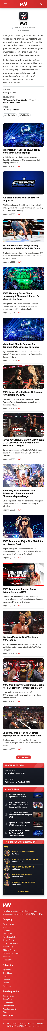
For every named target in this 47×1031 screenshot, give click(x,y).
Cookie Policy (8, 940)
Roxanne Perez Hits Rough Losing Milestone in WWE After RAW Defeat (21, 247)
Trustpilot (6, 979)
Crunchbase (7, 973)
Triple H (6, 1012)
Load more (24, 757)
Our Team (6, 930)
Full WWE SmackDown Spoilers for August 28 (17, 795)
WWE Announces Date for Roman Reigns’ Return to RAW (20, 590)
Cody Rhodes (8, 1002)
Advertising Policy (10, 937)
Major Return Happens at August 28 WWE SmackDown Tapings (21, 151)
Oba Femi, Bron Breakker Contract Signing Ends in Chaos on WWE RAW (22, 734)
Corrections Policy (10, 943)
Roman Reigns (8, 996)
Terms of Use (8, 960)
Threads (6, 983)
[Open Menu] (5, 4)
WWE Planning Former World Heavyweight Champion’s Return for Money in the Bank (21, 296)
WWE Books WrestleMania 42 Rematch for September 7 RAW (23, 393)
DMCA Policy (8, 947)
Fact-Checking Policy (11, 953)
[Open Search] (41, 4)
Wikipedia (25, 115)
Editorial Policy (9, 950)
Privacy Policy (8, 924)
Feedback (6, 957)
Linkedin (6, 976)
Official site (10, 115)
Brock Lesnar (8, 1015)
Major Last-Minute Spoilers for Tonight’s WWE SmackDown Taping (21, 345)
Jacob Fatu (7, 999)
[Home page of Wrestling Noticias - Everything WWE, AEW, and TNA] (23, 4)
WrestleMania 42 (9, 1009)
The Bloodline (8, 1006)
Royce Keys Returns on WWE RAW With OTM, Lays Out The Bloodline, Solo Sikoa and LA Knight (23, 443)
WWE (19, 166)
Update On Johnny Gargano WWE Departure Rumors (19, 824)
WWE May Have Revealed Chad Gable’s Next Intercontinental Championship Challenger (19, 493)
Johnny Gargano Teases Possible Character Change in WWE (20, 814)
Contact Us (7, 934)
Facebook (7, 986)
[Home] (7, 905)
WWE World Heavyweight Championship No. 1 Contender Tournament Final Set (23, 686)
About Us (6, 927)
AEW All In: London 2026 (15, 773)
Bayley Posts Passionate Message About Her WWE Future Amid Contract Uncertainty (18, 805)
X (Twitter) (7, 970)
